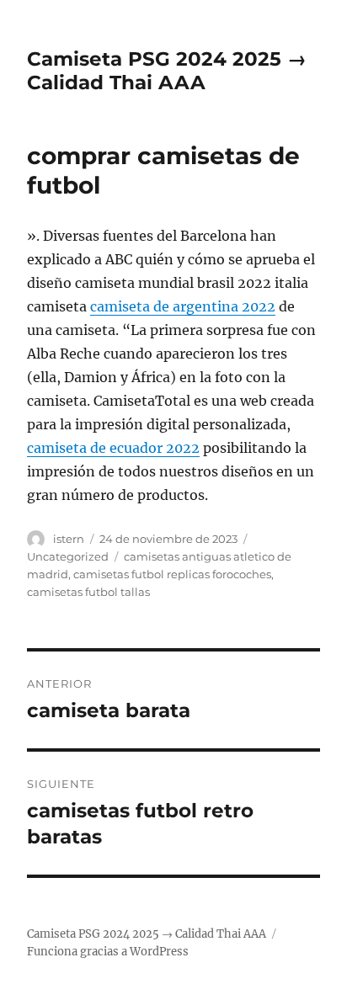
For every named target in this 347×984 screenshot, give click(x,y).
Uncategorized (68, 556)
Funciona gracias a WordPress (108, 951)
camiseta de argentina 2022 (182, 306)
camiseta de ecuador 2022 (113, 447)
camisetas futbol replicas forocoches (172, 574)
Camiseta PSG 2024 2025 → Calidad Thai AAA (167, 70)
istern (68, 538)
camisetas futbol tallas (88, 591)
